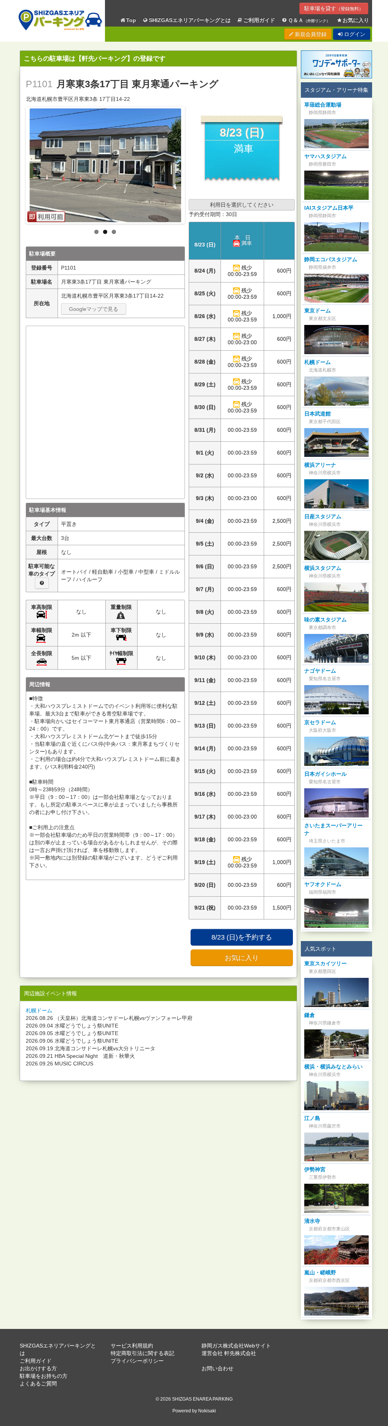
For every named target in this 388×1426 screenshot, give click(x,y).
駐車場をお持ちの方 (43, 1376)
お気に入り (356, 20)
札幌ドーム (39, 1010)
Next (191, 163)
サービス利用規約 (132, 1346)
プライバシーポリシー (137, 1361)
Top (131, 20)
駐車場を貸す (333, 8)
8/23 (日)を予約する (241, 937)
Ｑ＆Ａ (309, 20)
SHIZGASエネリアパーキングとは (190, 20)
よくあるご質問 (38, 1384)
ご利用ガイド (259, 20)
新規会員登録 (310, 34)
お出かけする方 (38, 1368)
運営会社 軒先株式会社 (229, 1353)
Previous (19, 163)
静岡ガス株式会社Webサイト (236, 1346)
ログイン (354, 34)
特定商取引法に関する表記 (142, 1353)
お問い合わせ (217, 1368)
